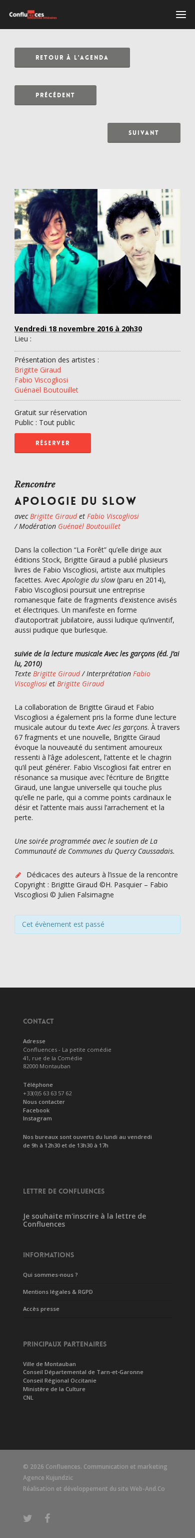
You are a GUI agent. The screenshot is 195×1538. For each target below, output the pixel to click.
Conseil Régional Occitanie (59, 1380)
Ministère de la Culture (54, 1389)
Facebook (36, 1110)
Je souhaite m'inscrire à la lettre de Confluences (84, 1220)
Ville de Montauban (49, 1364)
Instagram (37, 1118)
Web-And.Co (147, 1488)
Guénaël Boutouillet (46, 390)
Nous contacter (44, 1101)
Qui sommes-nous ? (50, 1274)
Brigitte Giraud (37, 369)
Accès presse (41, 1308)
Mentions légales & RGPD (58, 1291)
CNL (28, 1397)
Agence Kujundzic (48, 1477)
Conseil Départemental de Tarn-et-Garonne (83, 1372)
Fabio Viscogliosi (41, 379)
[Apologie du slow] (97, 318)
